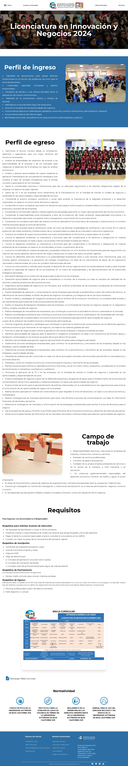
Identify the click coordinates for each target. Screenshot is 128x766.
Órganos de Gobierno (60, 754)
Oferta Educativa (101, 5)
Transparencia (30, 751)
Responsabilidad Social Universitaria (37, 748)
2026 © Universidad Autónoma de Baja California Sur (64, 764)
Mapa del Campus (58, 748)
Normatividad (57, 751)
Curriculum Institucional (60, 745)
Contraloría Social (31, 741)
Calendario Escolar (58, 741)
